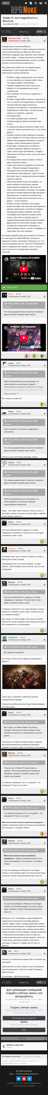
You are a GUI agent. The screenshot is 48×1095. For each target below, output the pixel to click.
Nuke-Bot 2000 (13, 24)
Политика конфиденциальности (27, 1074)
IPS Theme (19, 1071)
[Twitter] (29, 1078)
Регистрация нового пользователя (24, 1018)
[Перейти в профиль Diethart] (4, 583)
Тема (11, 1074)
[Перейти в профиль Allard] (4, 295)
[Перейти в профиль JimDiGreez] (4, 638)
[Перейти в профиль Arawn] (4, 412)
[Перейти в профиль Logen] (4, 364)
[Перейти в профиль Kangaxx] (4, 549)
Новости (35, 24)
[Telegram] (18, 1078)
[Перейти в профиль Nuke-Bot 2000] (4, 39)
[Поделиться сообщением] (44, 41)
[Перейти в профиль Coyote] (4, 463)
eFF (9, 951)
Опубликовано (19, 41)
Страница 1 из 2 (24, 31)
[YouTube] (24, 1078)
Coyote (11, 462)
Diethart (11, 582)
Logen (11, 363)
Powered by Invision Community (24, 1086)
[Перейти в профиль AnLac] (4, 523)
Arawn (11, 411)
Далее (40, 31)
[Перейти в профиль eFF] (4, 952)
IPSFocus (29, 1071)
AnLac (11, 522)
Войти (24, 1030)
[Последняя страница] (45, 31)
